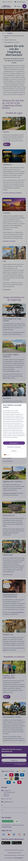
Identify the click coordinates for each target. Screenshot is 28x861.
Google (4, 433)
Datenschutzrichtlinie (18, 432)
